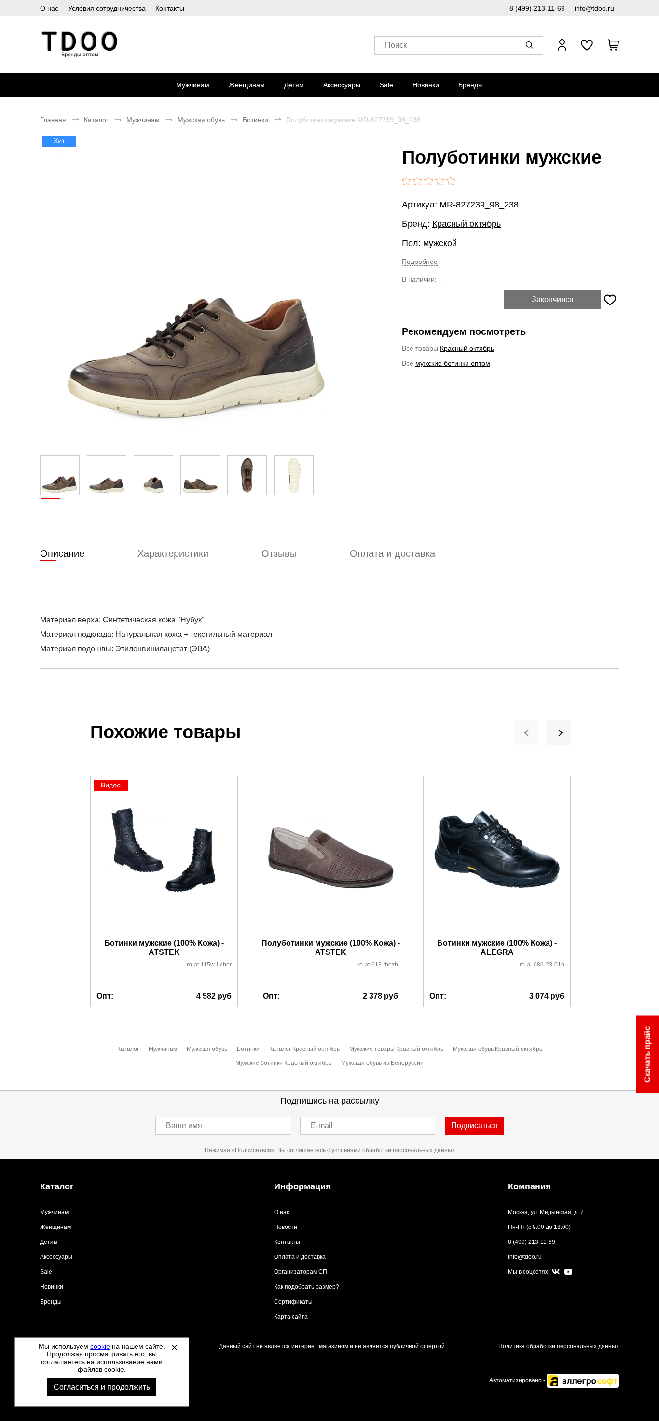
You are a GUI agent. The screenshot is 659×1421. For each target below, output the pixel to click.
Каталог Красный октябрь (304, 1049)
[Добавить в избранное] (610, 299)
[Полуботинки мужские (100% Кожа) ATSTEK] (330, 857)
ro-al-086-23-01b (542, 964)
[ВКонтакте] (556, 1272)
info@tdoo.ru (594, 8)
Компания (529, 1186)
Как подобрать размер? (306, 1286)
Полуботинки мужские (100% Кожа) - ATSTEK (330, 947)
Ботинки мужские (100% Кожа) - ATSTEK (164, 947)
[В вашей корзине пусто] (613, 45)
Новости (285, 1227)
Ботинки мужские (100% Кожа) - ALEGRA (497, 947)
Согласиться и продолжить (102, 1387)
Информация (302, 1186)
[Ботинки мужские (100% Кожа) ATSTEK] (164, 857)
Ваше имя (184, 1125)
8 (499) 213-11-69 (537, 8)
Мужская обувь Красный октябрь (497, 1049)
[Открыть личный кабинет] (562, 45)
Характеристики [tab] (172, 553)
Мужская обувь (201, 120)
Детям (294, 85)
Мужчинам (192, 85)
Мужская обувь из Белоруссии (382, 1063)
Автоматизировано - (518, 1380)
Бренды (470, 85)
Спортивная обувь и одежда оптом (80, 44)
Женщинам (247, 85)
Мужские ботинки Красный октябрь (283, 1063)
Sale (386, 85)
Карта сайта (291, 1316)
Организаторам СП (300, 1272)
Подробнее (420, 261)
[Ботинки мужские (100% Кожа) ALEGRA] (497, 857)
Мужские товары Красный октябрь (396, 1049)
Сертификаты (293, 1301)
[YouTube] (568, 1272)
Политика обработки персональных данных (558, 1346)
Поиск (396, 45)
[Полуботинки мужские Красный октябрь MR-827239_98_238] (197, 290)
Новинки (425, 85)
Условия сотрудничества (107, 8)
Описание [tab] (62, 553)
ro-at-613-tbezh (377, 964)
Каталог (96, 120)
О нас (49, 8)
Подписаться (474, 1125)
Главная (53, 120)
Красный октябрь (466, 224)
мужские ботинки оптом (452, 363)
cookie (100, 1346)
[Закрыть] (174, 1347)
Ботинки (255, 120)
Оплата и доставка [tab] (392, 553)
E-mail (322, 1125)
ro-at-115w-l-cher (209, 964)
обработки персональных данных (408, 1150)
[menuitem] (192, 85)
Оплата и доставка (300, 1257)
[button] (531, 45)
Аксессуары (341, 85)
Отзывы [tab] (279, 553)
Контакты (169, 8)
